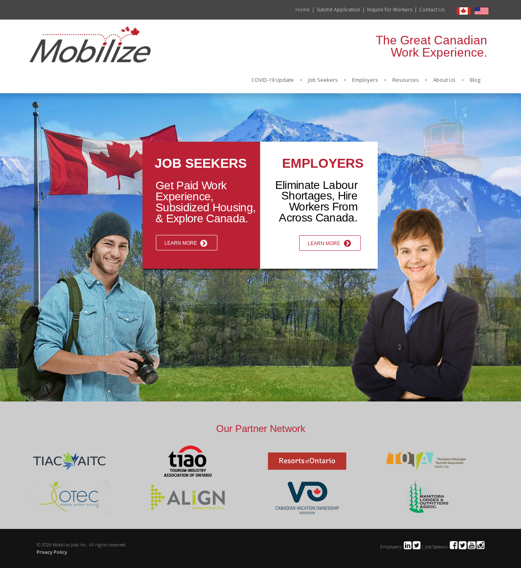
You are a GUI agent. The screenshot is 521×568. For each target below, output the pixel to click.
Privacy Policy (52, 552)
